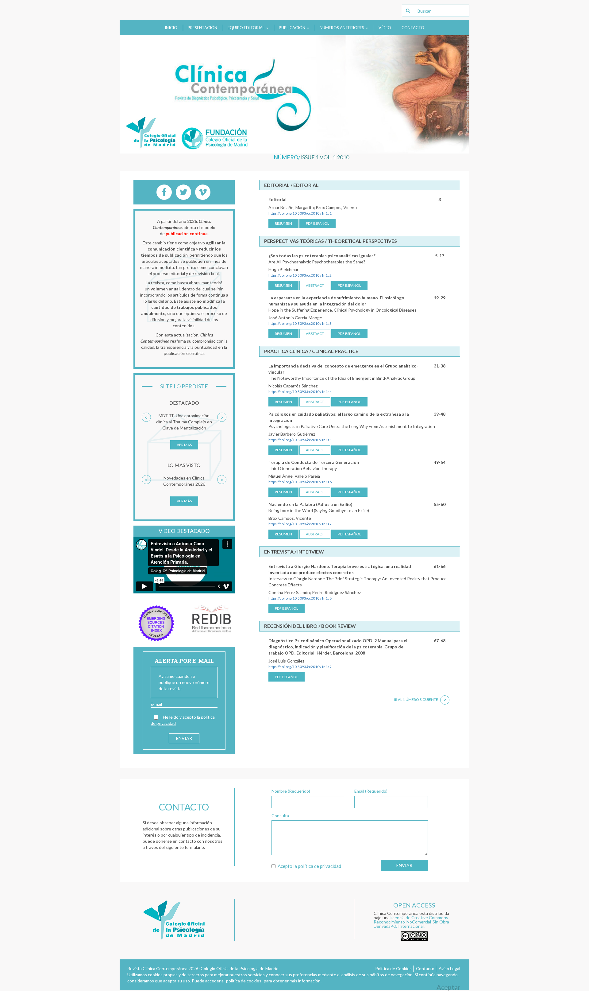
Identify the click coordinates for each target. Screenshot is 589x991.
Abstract (315, 285)
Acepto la (309, 866)
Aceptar (448, 987)
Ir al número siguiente (420, 699)
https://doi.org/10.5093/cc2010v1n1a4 (300, 391)
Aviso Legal (449, 968)
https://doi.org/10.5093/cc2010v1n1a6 (300, 482)
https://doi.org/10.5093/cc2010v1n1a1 (300, 213)
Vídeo (385, 27)
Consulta (280, 815)
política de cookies (243, 980)
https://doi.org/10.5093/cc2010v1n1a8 (300, 598)
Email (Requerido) (370, 791)
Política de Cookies (393, 968)
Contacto (413, 27)
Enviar (404, 865)
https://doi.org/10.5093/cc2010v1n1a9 (300, 666)
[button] (146, 434)
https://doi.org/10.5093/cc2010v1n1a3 (300, 323)
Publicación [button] (292, 27)
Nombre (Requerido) (290, 791)
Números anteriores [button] (342, 27)
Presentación (202, 27)
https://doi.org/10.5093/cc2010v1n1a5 (300, 439)
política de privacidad (319, 866)
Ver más (184, 444)
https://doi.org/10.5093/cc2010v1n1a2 (300, 275)
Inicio (171, 27)
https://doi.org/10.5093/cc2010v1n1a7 (300, 524)
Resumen (283, 223)
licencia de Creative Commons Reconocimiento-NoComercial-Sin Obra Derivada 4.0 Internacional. (411, 922)
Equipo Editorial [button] (246, 27)
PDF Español (317, 223)
